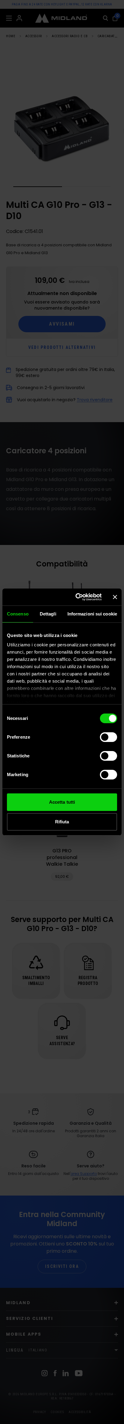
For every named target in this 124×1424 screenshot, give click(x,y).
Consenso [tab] (18, 613)
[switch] (108, 737)
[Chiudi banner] (115, 597)
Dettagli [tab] (48, 613)
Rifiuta (62, 821)
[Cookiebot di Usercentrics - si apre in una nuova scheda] (77, 597)
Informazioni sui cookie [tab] (92, 613)
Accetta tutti (62, 802)
